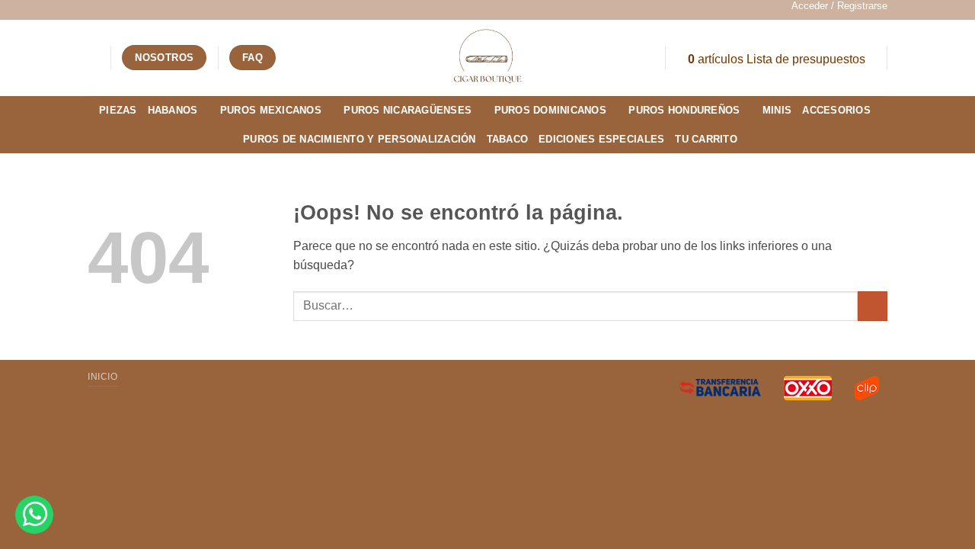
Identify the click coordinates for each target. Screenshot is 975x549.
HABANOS (173, 110)
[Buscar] (93, 57)
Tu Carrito (706, 139)
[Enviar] (872, 306)
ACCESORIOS (836, 110)
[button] (839, 6)
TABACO (508, 139)
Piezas (118, 110)
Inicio (103, 376)
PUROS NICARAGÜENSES (408, 110)
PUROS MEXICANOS (270, 110)
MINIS (776, 110)
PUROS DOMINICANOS (550, 110)
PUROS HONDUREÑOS (684, 110)
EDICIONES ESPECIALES (601, 139)
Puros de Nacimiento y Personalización (359, 139)
